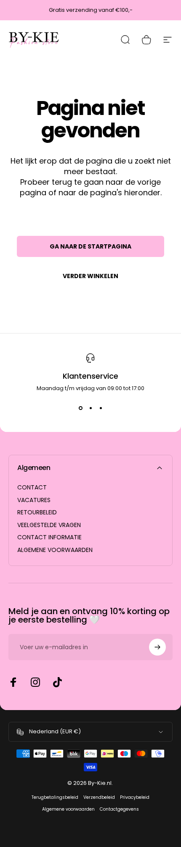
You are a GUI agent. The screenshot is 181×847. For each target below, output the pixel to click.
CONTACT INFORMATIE (49, 537)
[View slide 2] (90, 408)
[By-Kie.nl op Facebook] (13, 682)
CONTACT (32, 488)
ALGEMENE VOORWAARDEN (55, 550)
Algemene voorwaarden (68, 809)
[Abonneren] (157, 647)
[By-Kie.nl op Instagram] (35, 682)
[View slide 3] (101, 408)
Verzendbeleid (99, 797)
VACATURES (34, 500)
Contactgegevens (119, 809)
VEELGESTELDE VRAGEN (49, 525)
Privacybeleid (134, 797)
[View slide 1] (80, 408)
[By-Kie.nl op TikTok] (57, 682)
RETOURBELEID (37, 512)
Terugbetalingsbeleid (55, 797)
